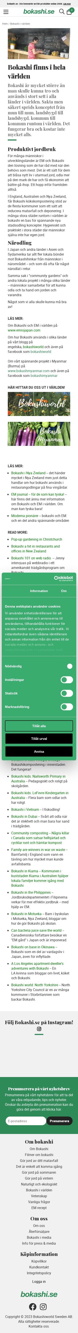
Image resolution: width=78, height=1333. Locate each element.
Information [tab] (39, 591)
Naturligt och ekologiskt (39, 1184)
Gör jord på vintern (39, 1178)
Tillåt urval (39, 738)
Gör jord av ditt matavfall (39, 1160)
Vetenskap (39, 1196)
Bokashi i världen (39, 1190)
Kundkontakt (39, 1267)
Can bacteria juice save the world (36, 930)
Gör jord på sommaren (39, 1172)
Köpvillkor (39, 1261)
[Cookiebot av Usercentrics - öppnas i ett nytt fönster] (55, 579)
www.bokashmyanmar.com (29, 370)
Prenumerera (59, 1121)
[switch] (67, 679)
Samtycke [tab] (14, 591)
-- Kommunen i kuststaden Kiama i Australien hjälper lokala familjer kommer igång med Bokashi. (39, 878)
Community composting (29, 833)
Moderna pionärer (24, 515)
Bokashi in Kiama (24, 871)
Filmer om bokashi (39, 1154)
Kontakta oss (39, 1326)
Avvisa (39, 751)
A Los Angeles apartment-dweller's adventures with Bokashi (37, 966)
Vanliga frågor (39, 1201)
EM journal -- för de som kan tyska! (37, 494)
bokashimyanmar (44, 375)
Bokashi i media (39, 1237)
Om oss (39, 1225)
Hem (5, 23)
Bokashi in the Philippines (31, 892)
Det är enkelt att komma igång (39, 1166)
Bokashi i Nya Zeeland (28, 473)
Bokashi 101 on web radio (31, 558)
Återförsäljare (39, 1231)
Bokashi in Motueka (26, 913)
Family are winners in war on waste (38, 849)
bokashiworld (33, 346)
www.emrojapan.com (24, 330)
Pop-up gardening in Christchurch (36, 539)
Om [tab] (64, 591)
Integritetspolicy (39, 1273)
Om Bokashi (39, 1148)
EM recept (39, 1207)
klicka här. (54, 1109)
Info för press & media (39, 1243)
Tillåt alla (39, 726)
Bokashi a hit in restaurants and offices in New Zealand (35, 548)
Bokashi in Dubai (24, 816)
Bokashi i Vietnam (25, 809)
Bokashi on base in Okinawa (33, 947)
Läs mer (67, 3)
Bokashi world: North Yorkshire (34, 985)
